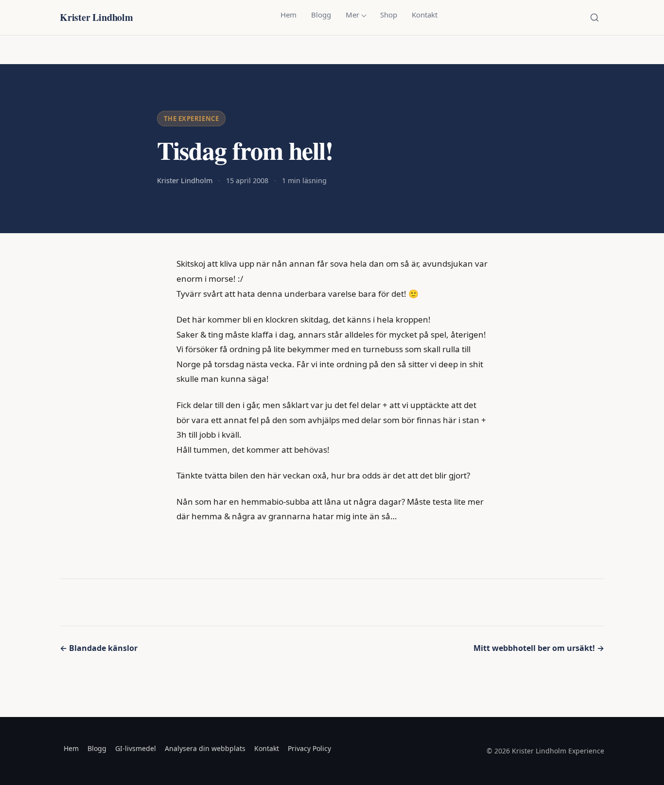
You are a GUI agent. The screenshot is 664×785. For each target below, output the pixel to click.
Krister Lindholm (96, 17)
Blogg (321, 14)
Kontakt (424, 14)
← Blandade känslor (99, 648)
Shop (388, 14)
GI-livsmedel (135, 748)
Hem (288, 14)
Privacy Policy (309, 748)
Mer (352, 14)
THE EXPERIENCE (191, 118)
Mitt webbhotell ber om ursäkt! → (538, 648)
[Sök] (594, 17)
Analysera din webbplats (205, 748)
